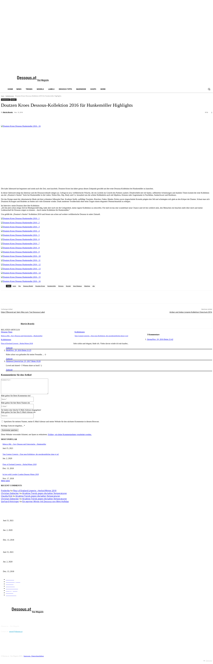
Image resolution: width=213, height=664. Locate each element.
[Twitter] (32, 118)
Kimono (60, 286)
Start (2, 96)
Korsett (68, 286)
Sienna (149, 339)
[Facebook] (23, 118)
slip (93, 286)
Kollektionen (10, 96)
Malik (8, 350)
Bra (19, 286)
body (14, 286)
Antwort (9, 348)
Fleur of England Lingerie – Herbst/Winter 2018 (17, 343)
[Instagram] (9, 642)
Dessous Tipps (6, 332)
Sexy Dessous (77, 286)
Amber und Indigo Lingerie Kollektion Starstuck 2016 (190, 312)
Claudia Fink (6, 496)
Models (13, 99)
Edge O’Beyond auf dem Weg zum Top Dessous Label (23, 312)
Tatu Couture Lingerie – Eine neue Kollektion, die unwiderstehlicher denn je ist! (101, 336)
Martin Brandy (8, 112)
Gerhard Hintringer (10, 501)
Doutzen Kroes (40, 286)
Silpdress (87, 286)
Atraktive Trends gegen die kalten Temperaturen (44, 493)
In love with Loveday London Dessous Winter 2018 (21, 474)
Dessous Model (28, 286)
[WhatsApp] (49, 118)
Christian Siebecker (10, 493)
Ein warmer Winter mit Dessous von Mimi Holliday (45, 501)
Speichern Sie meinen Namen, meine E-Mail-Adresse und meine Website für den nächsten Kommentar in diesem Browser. (51, 421)
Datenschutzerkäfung (37, 656)
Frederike (5, 490)
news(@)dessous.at (15, 631)
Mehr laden (5, 481)
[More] (58, 118)
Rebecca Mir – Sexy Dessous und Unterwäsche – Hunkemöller (21, 336)
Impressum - (27, 656)
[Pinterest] (41, 118)
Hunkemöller (51, 286)
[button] (209, 89)
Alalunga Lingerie (13, 361)
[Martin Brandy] (11, 324)
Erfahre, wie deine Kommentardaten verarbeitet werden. (70, 434)
